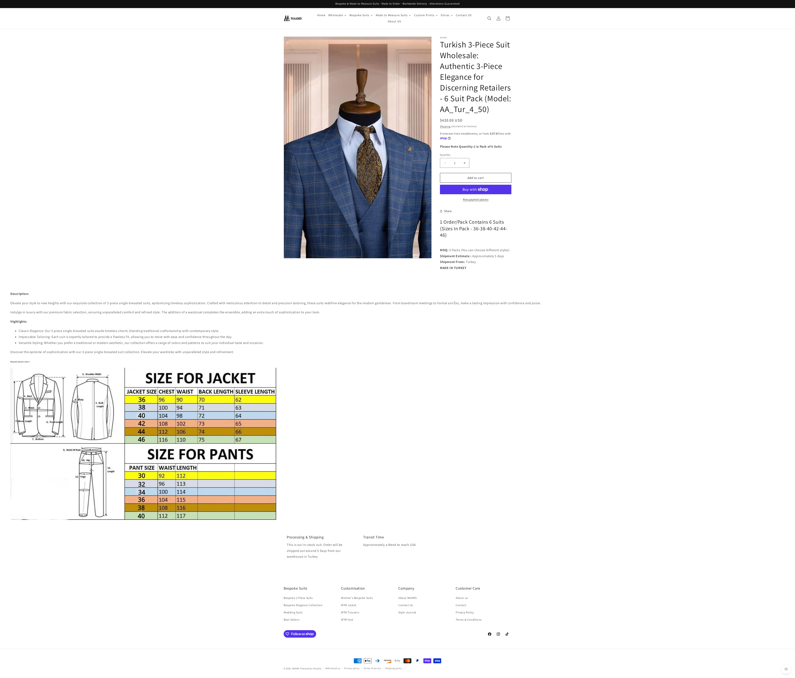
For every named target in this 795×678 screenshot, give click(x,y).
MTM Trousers (350, 612)
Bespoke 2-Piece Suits (298, 598)
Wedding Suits (293, 612)
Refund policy (332, 668)
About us (462, 598)
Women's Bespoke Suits (357, 598)
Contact (461, 605)
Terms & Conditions (469, 619)
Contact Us (405, 605)
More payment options (475, 199)
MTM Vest (347, 619)
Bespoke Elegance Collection (303, 605)
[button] (489, 18)
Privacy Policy (465, 612)
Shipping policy (393, 668)
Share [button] (448, 211)
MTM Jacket (349, 605)
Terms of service (372, 668)
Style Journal (407, 612)
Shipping (445, 126)
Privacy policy (352, 668)
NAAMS (296, 668)
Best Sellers (291, 619)
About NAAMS (407, 598)
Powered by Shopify (311, 668)
